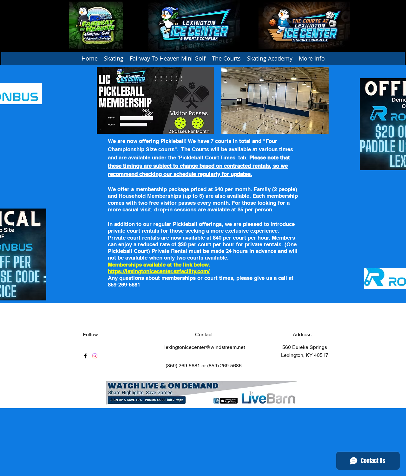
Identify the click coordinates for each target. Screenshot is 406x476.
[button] (114, 58)
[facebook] (85, 356)
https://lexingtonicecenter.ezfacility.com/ (159, 271)
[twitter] (95, 356)
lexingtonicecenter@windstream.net (204, 347)
